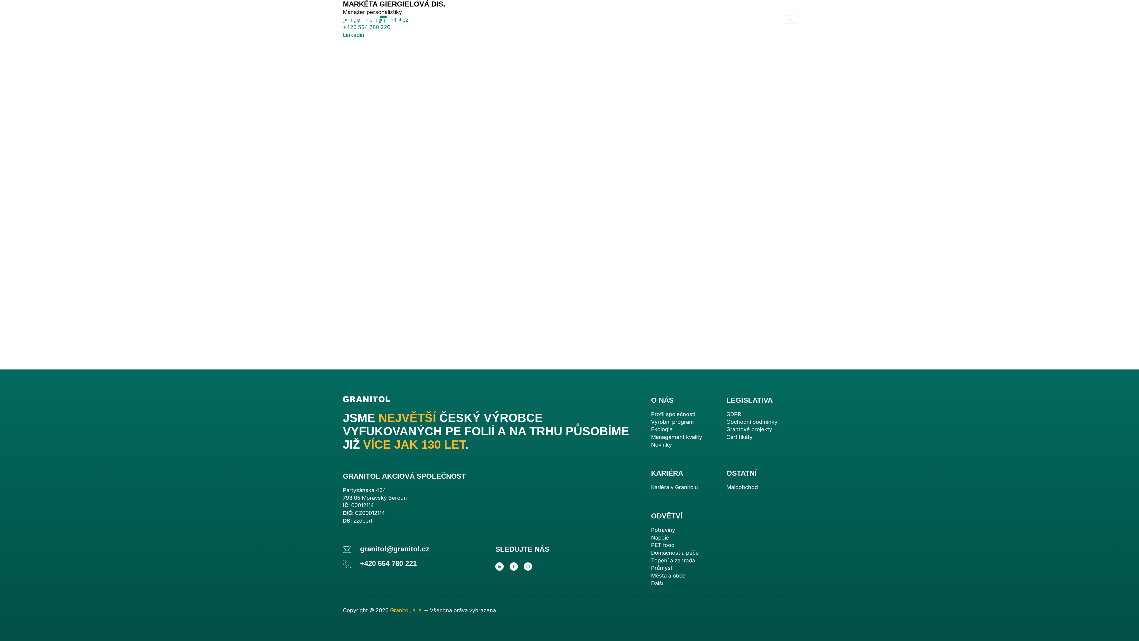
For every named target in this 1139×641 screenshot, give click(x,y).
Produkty (429, 19)
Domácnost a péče (675, 553)
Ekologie (662, 429)
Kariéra (546, 19)
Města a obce (668, 575)
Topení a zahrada (673, 560)
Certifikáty (739, 437)
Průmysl (661, 568)
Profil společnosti (673, 414)
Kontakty (640, 19)
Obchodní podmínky (751, 422)
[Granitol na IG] (528, 566)
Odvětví (462, 19)
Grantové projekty (749, 429)
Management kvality (676, 437)
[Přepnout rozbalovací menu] (486, 19)
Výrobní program (672, 422)
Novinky (661, 445)
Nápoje (660, 537)
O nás (504, 19)
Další (657, 583)
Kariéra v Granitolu (674, 487)
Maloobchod (599, 19)
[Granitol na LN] (499, 566)
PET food (663, 545)
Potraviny (663, 530)
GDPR (733, 414)
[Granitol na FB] (514, 566)
